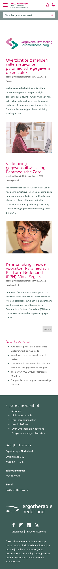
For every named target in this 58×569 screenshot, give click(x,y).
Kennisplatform (19, 424)
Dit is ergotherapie (21, 415)
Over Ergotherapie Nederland (27, 428)
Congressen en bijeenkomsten (28, 433)
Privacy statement (36, 531)
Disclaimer (17, 531)
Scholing (16, 411)
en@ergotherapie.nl (17, 490)
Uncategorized (12, 180)
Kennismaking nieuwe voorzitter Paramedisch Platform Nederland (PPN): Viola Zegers (27, 270)
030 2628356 (13, 476)
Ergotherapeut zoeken (23, 420)
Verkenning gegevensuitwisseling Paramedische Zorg (25, 167)
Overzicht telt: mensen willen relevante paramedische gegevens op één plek (28, 66)
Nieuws (9, 80)
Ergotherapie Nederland (20, 76)
